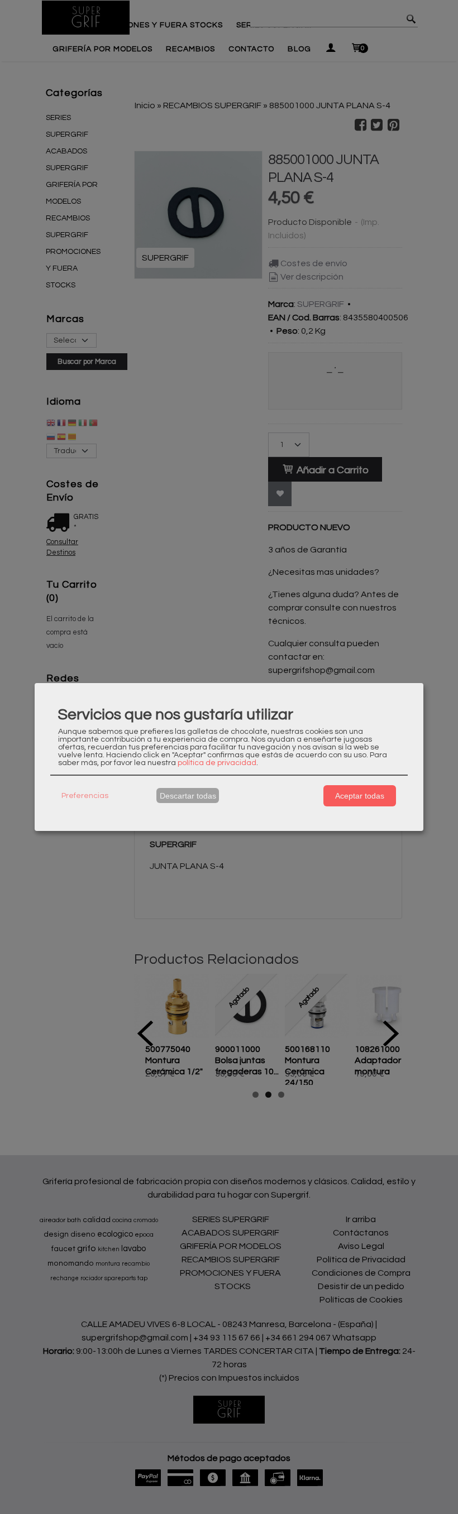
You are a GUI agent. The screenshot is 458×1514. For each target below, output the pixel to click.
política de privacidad (217, 763)
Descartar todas (188, 795)
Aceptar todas (359, 795)
